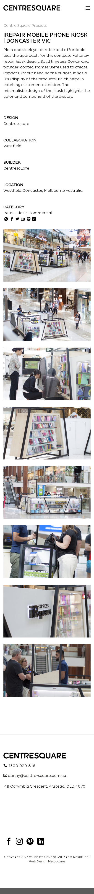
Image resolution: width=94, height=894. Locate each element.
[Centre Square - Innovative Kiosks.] (31, 8)
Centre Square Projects (25, 25)
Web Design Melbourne (47, 861)
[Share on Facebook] (12, 219)
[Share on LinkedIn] (34, 219)
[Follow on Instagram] (19, 842)
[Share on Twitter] (17, 219)
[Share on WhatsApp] (6, 219)
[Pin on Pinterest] (28, 219)
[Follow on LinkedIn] (40, 842)
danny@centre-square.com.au (36, 775)
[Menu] (88, 8)
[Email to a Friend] (23, 219)
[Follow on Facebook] (8, 842)
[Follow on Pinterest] (30, 842)
